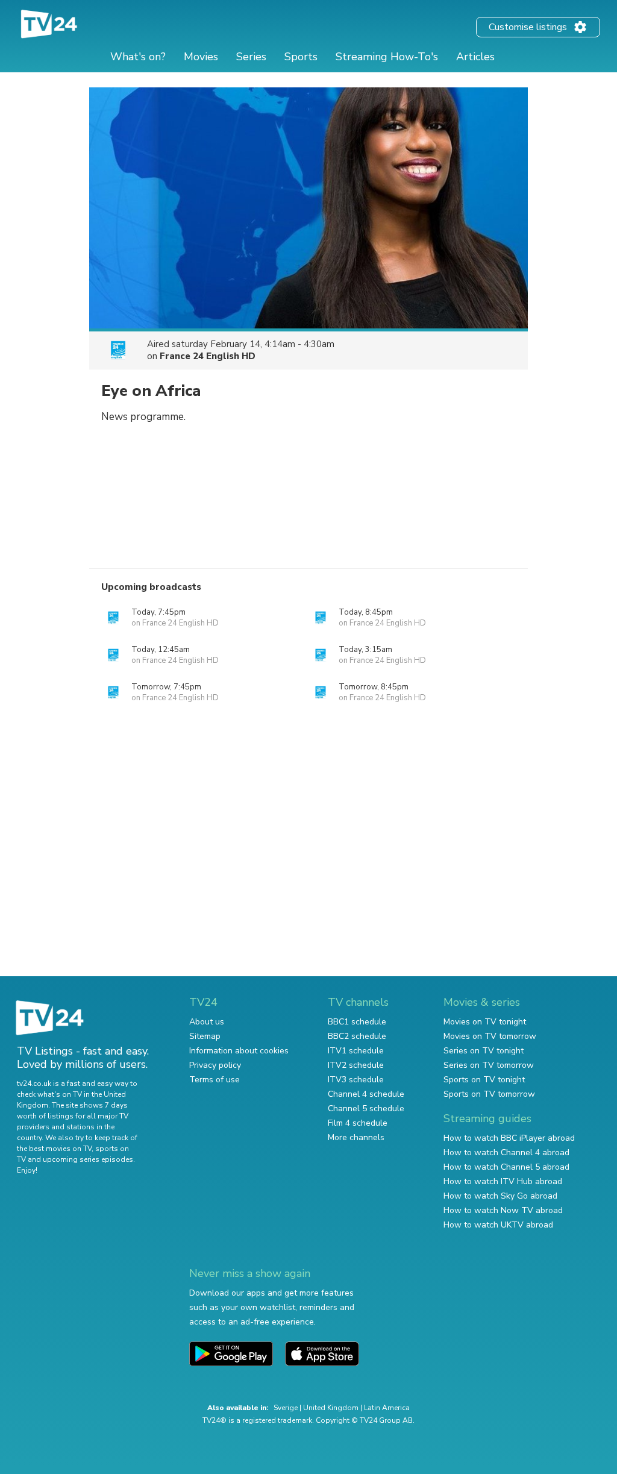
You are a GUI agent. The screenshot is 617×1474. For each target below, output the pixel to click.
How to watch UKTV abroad (498, 1225)
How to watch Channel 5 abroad (506, 1167)
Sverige (286, 1408)
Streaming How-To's (387, 56)
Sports (301, 56)
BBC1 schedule (357, 1021)
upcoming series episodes (88, 1159)
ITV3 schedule (356, 1079)
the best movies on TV (54, 1148)
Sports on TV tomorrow (489, 1094)
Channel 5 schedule (366, 1108)
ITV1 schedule (356, 1050)
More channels (356, 1137)
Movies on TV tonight (484, 1021)
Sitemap (205, 1036)
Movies (201, 56)
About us (206, 1021)
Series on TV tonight (483, 1050)
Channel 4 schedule (366, 1094)
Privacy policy (215, 1065)
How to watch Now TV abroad (503, 1210)
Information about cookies (239, 1050)
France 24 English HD (207, 356)
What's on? (138, 56)
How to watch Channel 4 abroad (506, 1152)
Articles (475, 56)
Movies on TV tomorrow (489, 1036)
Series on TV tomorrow (488, 1065)
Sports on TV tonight (484, 1079)
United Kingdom (331, 1408)
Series (251, 56)
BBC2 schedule (357, 1036)
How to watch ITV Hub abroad (502, 1181)
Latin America (387, 1408)
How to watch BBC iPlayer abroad (509, 1138)
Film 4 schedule (357, 1123)
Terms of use (214, 1079)
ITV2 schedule (356, 1065)
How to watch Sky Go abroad (500, 1196)
